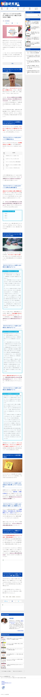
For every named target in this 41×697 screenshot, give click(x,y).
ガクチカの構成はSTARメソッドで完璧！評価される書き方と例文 (15, 654)
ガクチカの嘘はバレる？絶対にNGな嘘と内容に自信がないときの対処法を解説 (7, 671)
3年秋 (10, 596)
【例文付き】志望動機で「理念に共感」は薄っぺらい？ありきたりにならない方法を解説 (33, 67)
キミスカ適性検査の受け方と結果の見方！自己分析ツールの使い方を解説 (35, 28)
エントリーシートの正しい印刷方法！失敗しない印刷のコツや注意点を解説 (15, 644)
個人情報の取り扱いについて (6, 682)
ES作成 (13, 596)
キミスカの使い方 (36, 9)
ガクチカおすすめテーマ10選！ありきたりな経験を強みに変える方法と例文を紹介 (33, 56)
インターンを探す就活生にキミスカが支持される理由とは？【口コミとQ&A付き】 (35, 22)
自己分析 (2, 9)
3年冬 (7, 596)
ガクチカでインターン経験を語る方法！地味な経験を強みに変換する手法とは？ (33, 62)
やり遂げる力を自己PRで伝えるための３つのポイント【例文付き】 (15, 665)
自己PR (7, 9)
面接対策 (18, 9)
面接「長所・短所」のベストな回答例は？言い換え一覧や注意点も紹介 (35, 33)
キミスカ (12, 623)
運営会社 (3, 681)
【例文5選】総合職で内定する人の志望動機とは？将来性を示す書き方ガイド (33, 72)
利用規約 (3, 684)
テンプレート (18, 596)
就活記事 (29, 9)
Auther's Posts (20, 630)
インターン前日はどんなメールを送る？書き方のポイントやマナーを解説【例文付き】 (35, 38)
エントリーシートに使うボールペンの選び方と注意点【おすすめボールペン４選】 (15, 660)
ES (12, 8)
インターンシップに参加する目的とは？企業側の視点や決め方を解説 (35, 43)
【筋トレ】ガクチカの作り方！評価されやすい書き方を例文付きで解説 (18, 671)
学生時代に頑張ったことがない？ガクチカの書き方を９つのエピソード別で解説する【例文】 (15, 639)
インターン (24, 9)
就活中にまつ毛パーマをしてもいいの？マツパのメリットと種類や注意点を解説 (15, 649)
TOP (6, 676)
